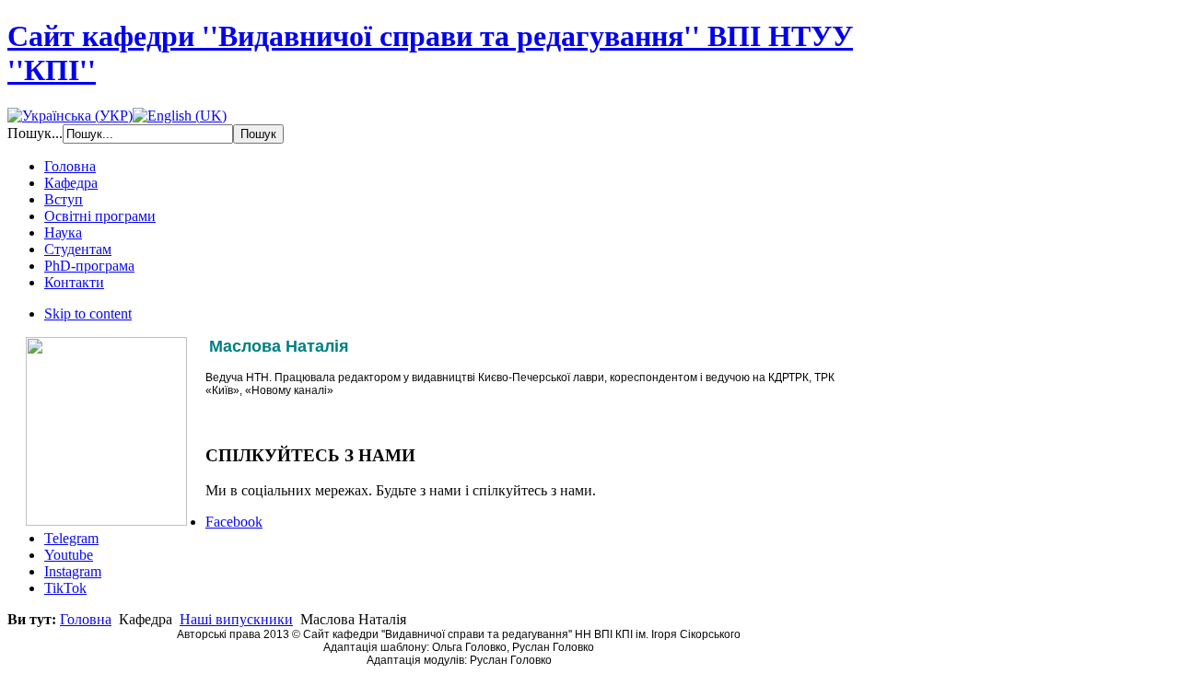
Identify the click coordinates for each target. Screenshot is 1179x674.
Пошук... (35, 133)
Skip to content (88, 313)
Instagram (72, 571)
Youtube (68, 555)
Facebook (234, 521)
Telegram (71, 538)
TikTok (65, 588)
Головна (85, 619)
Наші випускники (236, 619)
